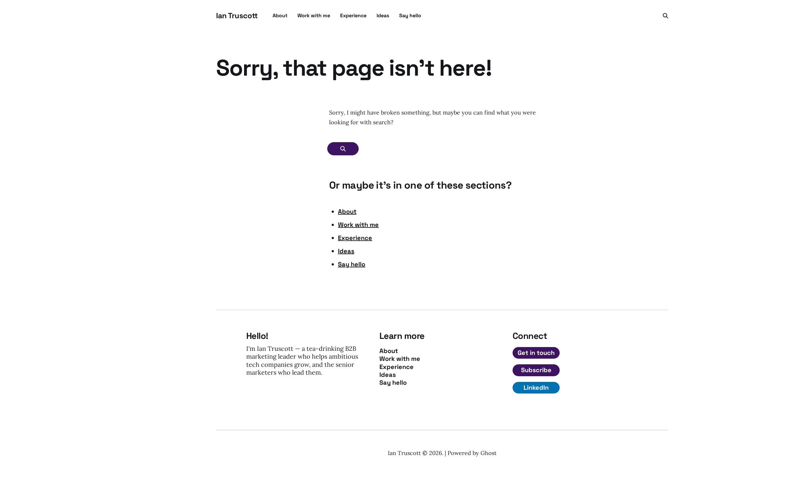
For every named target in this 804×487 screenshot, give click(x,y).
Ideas (383, 15)
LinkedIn (536, 387)
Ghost (489, 453)
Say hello (410, 15)
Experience (353, 15)
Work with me (313, 15)
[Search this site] (665, 15)
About (280, 15)
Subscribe (536, 370)
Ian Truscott (237, 15)
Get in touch (536, 353)
